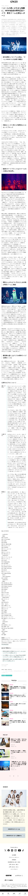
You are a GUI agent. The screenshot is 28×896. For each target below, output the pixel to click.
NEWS (3, 675)
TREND (5, 669)
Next (18, 775)
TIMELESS (14, 894)
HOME (2, 669)
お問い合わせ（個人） (14, 864)
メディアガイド (14, 869)
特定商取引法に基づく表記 (14, 862)
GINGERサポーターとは (14, 829)
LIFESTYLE (10, 669)
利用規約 (14, 859)
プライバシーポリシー (14, 857)
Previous (10, 775)
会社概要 (14, 855)
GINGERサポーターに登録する (14, 835)
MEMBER (25, 894)
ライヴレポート (9, 675)
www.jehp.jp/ (4, 644)
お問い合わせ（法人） (14, 866)
